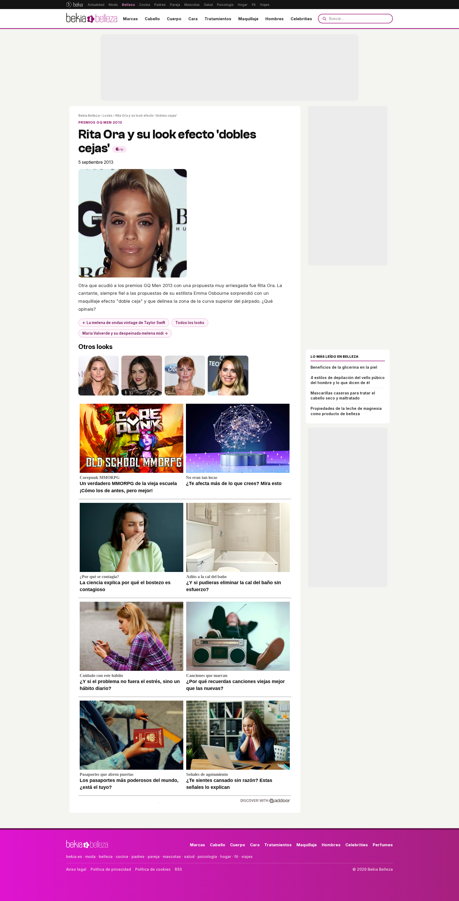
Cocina (144, 5)
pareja (154, 856)
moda (90, 856)
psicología (207, 856)
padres (137, 856)
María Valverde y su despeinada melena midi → (125, 333)
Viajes (265, 5)
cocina (122, 856)
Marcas (130, 18)
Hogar (243, 5)
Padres (160, 5)
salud (189, 856)
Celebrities (301, 18)
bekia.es (74, 856)
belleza (106, 856)
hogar (225, 856)
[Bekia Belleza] (91, 18)
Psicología (225, 5)
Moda (113, 5)
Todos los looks (189, 323)
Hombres (274, 18)
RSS (178, 869)
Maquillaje (248, 18)
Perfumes (383, 844)
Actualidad (96, 5)
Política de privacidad (111, 869)
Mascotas (192, 5)
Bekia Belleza (89, 115)
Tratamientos (218, 18)
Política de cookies (153, 869)
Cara (193, 18)
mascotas (172, 856)
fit (236, 856)
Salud (208, 5)
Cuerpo (174, 18)
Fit (254, 5)
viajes (247, 856)
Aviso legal (76, 869)
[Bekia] (74, 4)
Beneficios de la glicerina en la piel (344, 367)
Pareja (175, 5)
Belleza (128, 5)
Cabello (152, 18)
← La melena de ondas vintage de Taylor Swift (123, 323)
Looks (107, 115)
